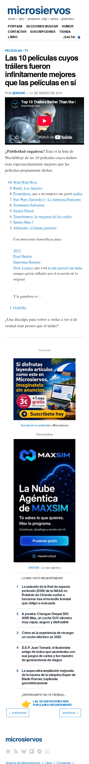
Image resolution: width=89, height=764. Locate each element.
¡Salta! (69, 37)
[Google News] (8, 751)
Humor (67, 26)
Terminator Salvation (28, 205)
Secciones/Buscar (42, 26)
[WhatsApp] (47, 751)
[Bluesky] (24, 751)
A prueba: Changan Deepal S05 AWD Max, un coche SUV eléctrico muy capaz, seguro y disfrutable (47, 617)
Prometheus (22, 193)
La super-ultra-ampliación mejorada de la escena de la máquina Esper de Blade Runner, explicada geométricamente (49, 676)
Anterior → (70, 713)
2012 (17, 250)
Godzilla (19, 307)
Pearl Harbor (22, 256)
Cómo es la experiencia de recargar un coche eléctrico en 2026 (48, 634)
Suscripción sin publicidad (35, 425)
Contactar (17, 31)
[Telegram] (39, 751)
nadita (77, 193)
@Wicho (18, 93)
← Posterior (17, 713)
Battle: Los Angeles (27, 188)
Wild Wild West (25, 182)
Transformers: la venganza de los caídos (42, 216)
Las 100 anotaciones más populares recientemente (52, 703)
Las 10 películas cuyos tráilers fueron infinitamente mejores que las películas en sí (41, 70)
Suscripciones (43, 31)
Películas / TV (16, 50)
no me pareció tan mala (65, 267)
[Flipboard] (31, 751)
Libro (12, 37)
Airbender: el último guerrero (35, 227)
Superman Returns (27, 262)
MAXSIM (34, 567)
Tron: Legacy (23, 267)
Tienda (65, 31)
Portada (15, 26)
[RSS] (16, 751)
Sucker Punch (23, 210)
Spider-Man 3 (23, 222)
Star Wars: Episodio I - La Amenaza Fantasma (47, 199)
